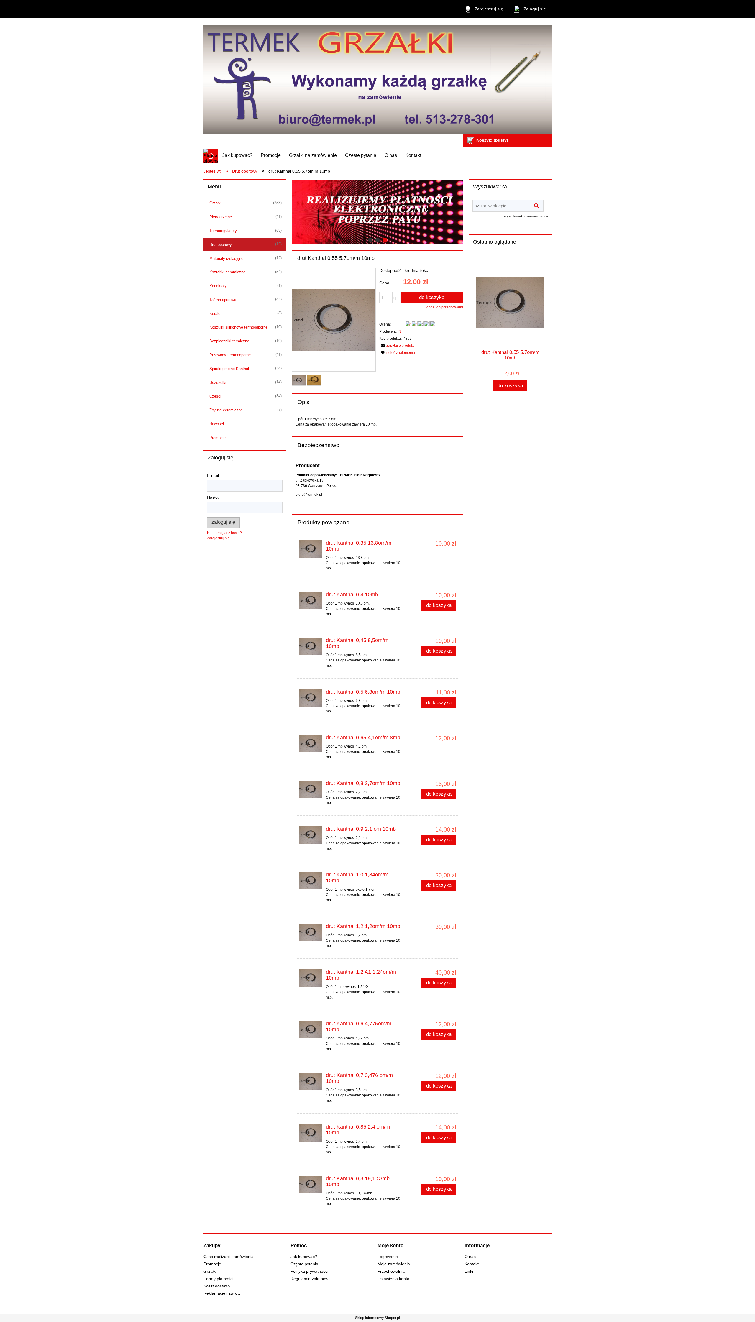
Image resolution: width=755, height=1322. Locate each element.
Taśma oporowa (222, 300)
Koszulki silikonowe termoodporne (238, 327)
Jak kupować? (303, 1256)
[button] (396, 346)
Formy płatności (218, 1279)
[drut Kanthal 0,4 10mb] (310, 600)
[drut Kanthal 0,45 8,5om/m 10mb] (310, 646)
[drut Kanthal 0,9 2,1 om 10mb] (310, 835)
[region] (377, 212)
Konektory (218, 286)
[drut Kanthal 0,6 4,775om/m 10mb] (310, 1029)
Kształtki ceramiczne (227, 272)
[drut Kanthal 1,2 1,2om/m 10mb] (310, 932)
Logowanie (388, 1256)
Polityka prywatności (309, 1271)
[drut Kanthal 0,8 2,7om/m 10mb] (310, 789)
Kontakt (472, 1264)
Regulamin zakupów (309, 1279)
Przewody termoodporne (230, 355)
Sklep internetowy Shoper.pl (377, 1318)
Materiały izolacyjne (226, 258)
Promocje (217, 438)
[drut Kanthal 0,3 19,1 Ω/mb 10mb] (310, 1184)
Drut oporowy (220, 244)
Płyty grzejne (220, 217)
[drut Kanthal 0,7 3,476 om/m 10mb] (310, 1081)
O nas (470, 1256)
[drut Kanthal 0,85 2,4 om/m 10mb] (310, 1133)
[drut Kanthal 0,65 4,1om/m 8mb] (310, 743)
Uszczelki (217, 382)
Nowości (216, 424)
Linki (469, 1271)
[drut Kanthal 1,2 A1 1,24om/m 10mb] (310, 978)
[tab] (370, 240)
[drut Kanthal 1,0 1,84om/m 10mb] (310, 880)
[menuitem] (237, 155)
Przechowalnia (391, 1271)
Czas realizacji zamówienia (228, 1256)
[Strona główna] (377, 77)
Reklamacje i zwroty (222, 1293)
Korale (214, 313)
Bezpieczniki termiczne (229, 341)
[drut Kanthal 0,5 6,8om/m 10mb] (310, 698)
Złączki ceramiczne (226, 410)
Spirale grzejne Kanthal (229, 369)
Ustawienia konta (393, 1279)
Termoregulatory (223, 231)
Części (215, 396)
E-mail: (213, 475)
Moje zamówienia (394, 1264)
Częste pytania (304, 1264)
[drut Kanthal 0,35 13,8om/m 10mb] (310, 549)
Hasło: (213, 497)
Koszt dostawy (216, 1286)
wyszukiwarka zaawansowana (526, 216)
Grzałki (215, 203)
